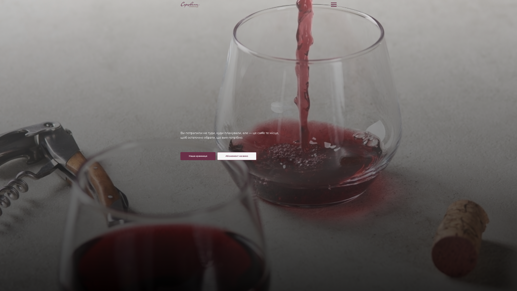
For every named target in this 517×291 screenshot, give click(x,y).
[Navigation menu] (334, 5)
